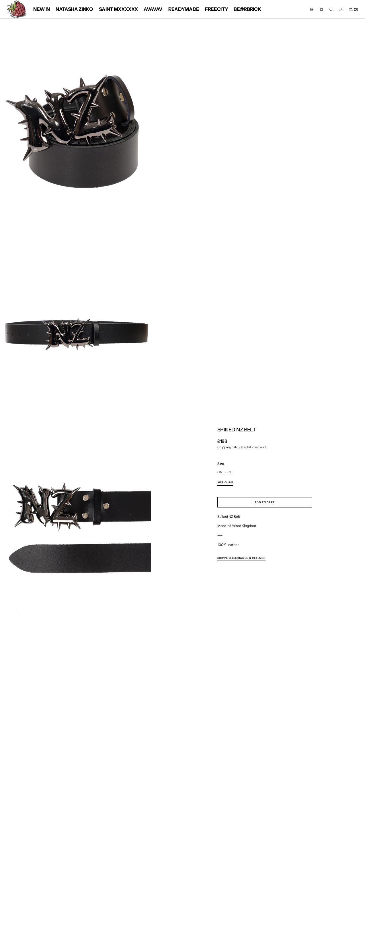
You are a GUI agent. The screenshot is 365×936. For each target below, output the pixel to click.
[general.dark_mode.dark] (321, 9)
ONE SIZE (225, 472)
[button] (312, 9)
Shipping (224, 447)
